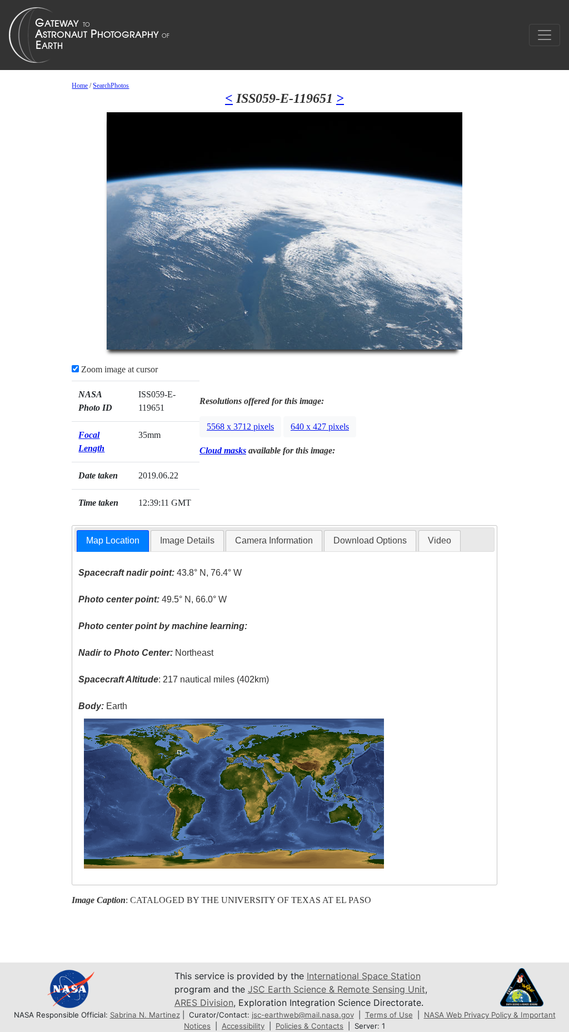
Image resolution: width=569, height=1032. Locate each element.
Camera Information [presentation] (274, 540)
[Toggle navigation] (544, 35)
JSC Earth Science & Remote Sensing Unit (336, 989)
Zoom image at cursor (118, 369)
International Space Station (364, 975)
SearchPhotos (111, 85)
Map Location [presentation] (112, 540)
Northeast (145, 652)
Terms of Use (389, 1014)
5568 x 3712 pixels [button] (240, 426)
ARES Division (203, 1002)
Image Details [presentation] (187, 540)
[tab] (113, 541)
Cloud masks (222, 450)
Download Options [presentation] (370, 540)
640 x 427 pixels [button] (320, 426)
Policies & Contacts (309, 1025)
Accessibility (243, 1025)
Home (80, 85)
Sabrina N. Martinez (145, 1014)
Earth (102, 706)
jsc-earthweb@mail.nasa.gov (303, 1014)
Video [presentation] (439, 540)
